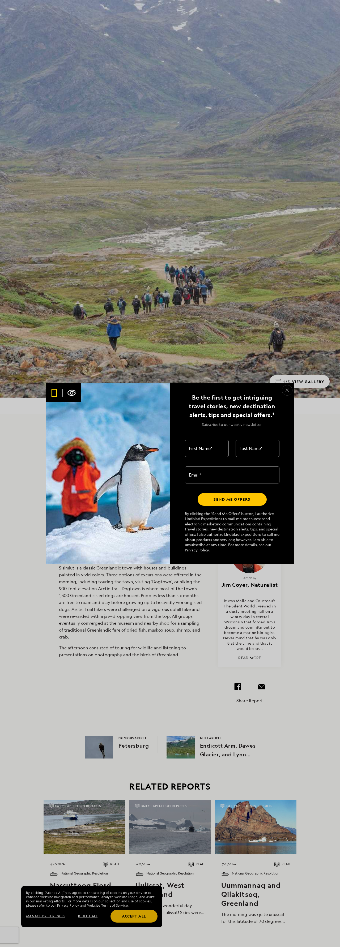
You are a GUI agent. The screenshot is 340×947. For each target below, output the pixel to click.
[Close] (287, 390)
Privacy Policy (197, 549)
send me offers (232, 499)
